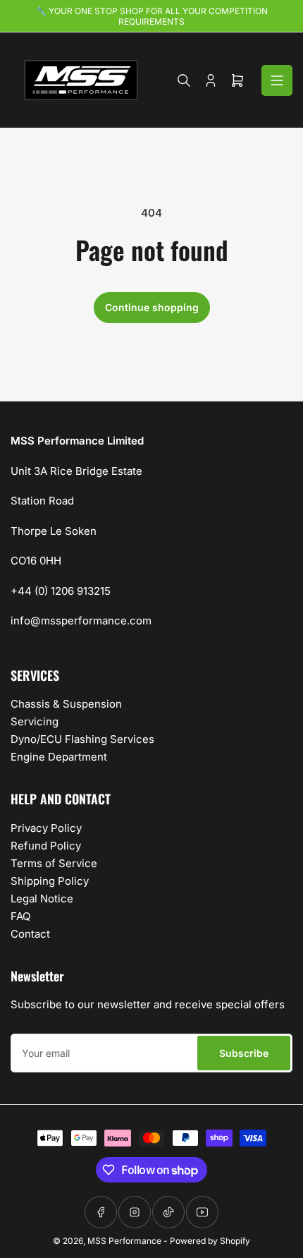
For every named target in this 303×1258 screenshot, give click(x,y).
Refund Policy (46, 845)
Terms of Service (54, 863)
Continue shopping (152, 307)
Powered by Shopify (210, 1240)
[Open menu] (276, 80)
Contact (30, 934)
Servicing (34, 721)
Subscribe (243, 1053)
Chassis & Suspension (66, 703)
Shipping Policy (50, 881)
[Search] (183, 80)
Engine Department (59, 756)
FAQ (20, 916)
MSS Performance (125, 1240)
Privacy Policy (46, 828)
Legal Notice (42, 898)
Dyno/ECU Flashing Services (82, 739)
